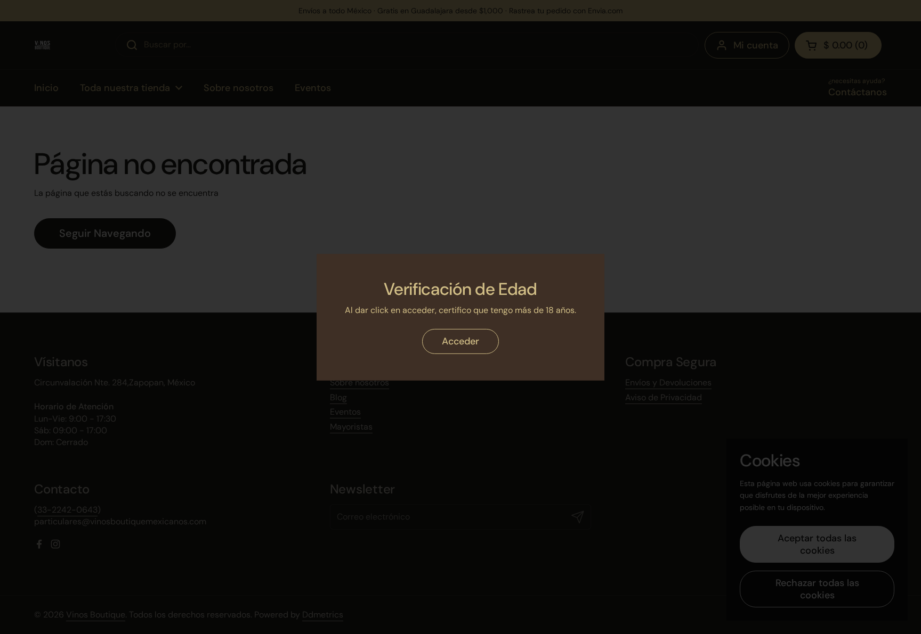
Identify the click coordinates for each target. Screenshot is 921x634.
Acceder (460, 341)
